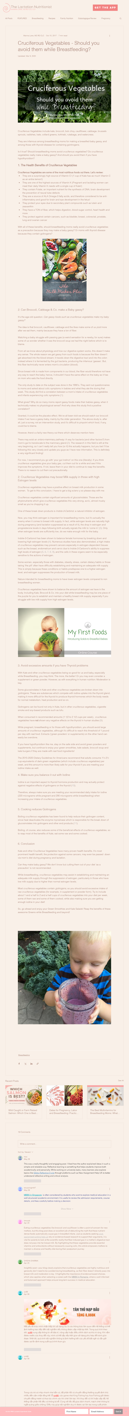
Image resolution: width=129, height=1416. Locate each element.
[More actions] (109, 35)
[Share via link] (37, 1063)
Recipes (52, 18)
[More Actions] (109, 1157)
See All (121, 1080)
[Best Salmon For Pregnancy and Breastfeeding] (23, 1095)
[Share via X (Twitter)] (25, 1063)
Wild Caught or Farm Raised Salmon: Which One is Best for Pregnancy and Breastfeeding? (22, 1112)
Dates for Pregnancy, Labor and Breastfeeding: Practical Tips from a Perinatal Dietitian (64, 1112)
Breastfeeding (37, 18)
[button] (120, 18)
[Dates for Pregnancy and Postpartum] (64, 1095)
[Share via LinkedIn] (31, 1063)
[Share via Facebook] (19, 1063)
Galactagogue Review (87, 18)
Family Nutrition (66, 18)
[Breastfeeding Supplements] (105, 1095)
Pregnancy (105, 18)
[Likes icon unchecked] (25, 1180)
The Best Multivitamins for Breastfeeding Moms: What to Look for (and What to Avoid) (105, 1112)
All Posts (8, 18)
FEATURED (22, 18)
